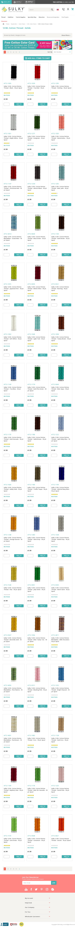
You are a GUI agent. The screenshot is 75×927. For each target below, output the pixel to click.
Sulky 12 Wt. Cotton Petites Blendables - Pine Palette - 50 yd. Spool (13, 689)
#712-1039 (31, 83)
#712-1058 (55, 334)
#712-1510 (7, 836)
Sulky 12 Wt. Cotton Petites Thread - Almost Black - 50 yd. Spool (37, 188)
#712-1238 (7, 535)
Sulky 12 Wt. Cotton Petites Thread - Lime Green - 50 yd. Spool (13, 840)
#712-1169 (7, 786)
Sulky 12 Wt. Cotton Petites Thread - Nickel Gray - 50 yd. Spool (60, 539)
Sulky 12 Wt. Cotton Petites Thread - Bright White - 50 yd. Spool (13, 138)
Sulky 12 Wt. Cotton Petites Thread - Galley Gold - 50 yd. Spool (13, 489)
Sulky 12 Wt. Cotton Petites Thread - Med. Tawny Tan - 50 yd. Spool (37, 639)
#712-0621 (55, 836)
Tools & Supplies (20, 17)
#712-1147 (7, 184)
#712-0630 (31, 234)
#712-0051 (31, 585)
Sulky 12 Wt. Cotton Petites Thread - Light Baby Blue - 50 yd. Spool (60, 439)
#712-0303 (55, 585)
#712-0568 (31, 836)
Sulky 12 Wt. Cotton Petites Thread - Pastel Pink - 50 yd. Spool (60, 790)
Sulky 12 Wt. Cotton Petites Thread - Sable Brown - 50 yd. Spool (37, 439)
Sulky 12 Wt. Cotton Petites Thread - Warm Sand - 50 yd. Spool (60, 589)
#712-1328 (55, 535)
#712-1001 (7, 134)
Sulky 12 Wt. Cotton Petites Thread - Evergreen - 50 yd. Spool (36, 138)
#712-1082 (31, 735)
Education (42, 17)
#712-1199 (55, 485)
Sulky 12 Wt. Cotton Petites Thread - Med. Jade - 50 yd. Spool (60, 188)
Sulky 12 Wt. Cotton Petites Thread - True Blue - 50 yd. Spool (12, 389)
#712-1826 (7, 485)
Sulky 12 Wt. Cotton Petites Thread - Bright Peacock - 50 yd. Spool (60, 689)
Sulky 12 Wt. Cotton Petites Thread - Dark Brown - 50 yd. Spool (60, 238)
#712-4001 (7, 735)
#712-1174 (31, 384)
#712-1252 (55, 685)
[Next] (19, 52)
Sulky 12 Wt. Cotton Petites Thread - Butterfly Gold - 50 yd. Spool (12, 639)
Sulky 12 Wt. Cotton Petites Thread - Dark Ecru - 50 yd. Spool (60, 740)
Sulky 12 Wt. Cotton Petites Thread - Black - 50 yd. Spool (13, 87)
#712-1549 (7, 585)
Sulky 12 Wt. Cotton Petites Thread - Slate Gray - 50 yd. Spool (36, 539)
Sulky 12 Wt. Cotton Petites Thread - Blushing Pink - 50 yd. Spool (37, 689)
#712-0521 (55, 284)
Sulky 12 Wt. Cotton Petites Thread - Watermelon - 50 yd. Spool (60, 138)
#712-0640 (55, 384)
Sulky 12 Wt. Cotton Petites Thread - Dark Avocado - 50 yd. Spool (14, 439)
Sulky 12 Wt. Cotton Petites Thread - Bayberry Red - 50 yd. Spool (13, 790)
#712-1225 (55, 786)
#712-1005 (7, 83)
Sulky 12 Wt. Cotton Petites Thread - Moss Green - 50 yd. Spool (37, 238)
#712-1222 (55, 435)
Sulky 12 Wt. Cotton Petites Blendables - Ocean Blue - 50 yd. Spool (13, 238)
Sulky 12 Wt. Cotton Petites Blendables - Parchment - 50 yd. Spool (13, 740)
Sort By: (50, 52)
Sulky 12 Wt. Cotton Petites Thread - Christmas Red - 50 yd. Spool (13, 188)
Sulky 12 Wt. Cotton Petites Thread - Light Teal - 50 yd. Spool (36, 338)
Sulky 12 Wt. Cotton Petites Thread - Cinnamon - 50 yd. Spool (36, 840)
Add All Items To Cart (38, 58)
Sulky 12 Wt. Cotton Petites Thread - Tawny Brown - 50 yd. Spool (61, 338)
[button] (37, 35)
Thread (3, 17)
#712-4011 (55, 635)
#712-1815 (7, 284)
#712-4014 (7, 234)
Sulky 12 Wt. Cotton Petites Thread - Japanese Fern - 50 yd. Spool (14, 288)
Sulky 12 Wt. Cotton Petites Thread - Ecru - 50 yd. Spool (36, 739)
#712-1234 (31, 184)
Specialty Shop (32, 17)
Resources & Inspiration (53, 17)
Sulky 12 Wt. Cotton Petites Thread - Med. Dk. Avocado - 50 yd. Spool (37, 790)
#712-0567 (7, 635)
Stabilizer (10, 17)
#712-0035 (31, 284)
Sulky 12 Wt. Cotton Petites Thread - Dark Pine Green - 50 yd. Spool (37, 389)
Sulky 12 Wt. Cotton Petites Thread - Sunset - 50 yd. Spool (61, 839)
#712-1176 (31, 786)
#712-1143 (7, 384)
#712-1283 (31, 535)
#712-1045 (31, 334)
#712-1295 (55, 83)
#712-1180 (31, 485)
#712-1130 (55, 234)
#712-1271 (31, 134)
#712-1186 (31, 435)
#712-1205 (55, 184)
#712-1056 (31, 635)
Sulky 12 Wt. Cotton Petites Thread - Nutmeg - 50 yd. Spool (60, 288)
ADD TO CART (18, 104)
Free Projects (65, 17)
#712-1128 (55, 735)
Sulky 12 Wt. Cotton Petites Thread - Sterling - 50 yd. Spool (61, 87)
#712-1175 (7, 435)
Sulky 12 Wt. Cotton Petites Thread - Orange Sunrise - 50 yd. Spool (13, 539)
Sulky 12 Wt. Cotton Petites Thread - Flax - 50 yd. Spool (12, 588)
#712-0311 (31, 685)
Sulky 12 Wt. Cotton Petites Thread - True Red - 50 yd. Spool (36, 88)
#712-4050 (7, 685)
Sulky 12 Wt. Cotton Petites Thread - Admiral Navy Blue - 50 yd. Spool (60, 489)
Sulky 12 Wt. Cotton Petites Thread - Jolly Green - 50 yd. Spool (36, 589)
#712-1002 (7, 334)
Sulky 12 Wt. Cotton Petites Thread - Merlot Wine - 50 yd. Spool (37, 288)
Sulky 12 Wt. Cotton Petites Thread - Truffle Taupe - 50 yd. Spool (37, 489)
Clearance (4, 21)
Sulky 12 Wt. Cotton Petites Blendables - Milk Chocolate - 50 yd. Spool (60, 639)
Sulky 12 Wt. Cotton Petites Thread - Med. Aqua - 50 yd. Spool (60, 389)
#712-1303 (55, 134)
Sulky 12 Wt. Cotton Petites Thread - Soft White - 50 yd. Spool (13, 338)
